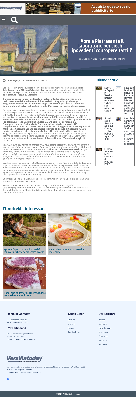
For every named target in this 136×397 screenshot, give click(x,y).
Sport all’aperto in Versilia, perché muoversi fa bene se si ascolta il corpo (109, 99)
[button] (3, 19)
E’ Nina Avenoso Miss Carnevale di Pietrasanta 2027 (110, 156)
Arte (21, 80)
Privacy (71, 328)
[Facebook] (8, 379)
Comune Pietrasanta (36, 80)
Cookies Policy (74, 332)
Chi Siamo (72, 320)
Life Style (13, 80)
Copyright (72, 324)
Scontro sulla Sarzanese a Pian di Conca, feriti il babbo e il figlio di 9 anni (110, 128)
